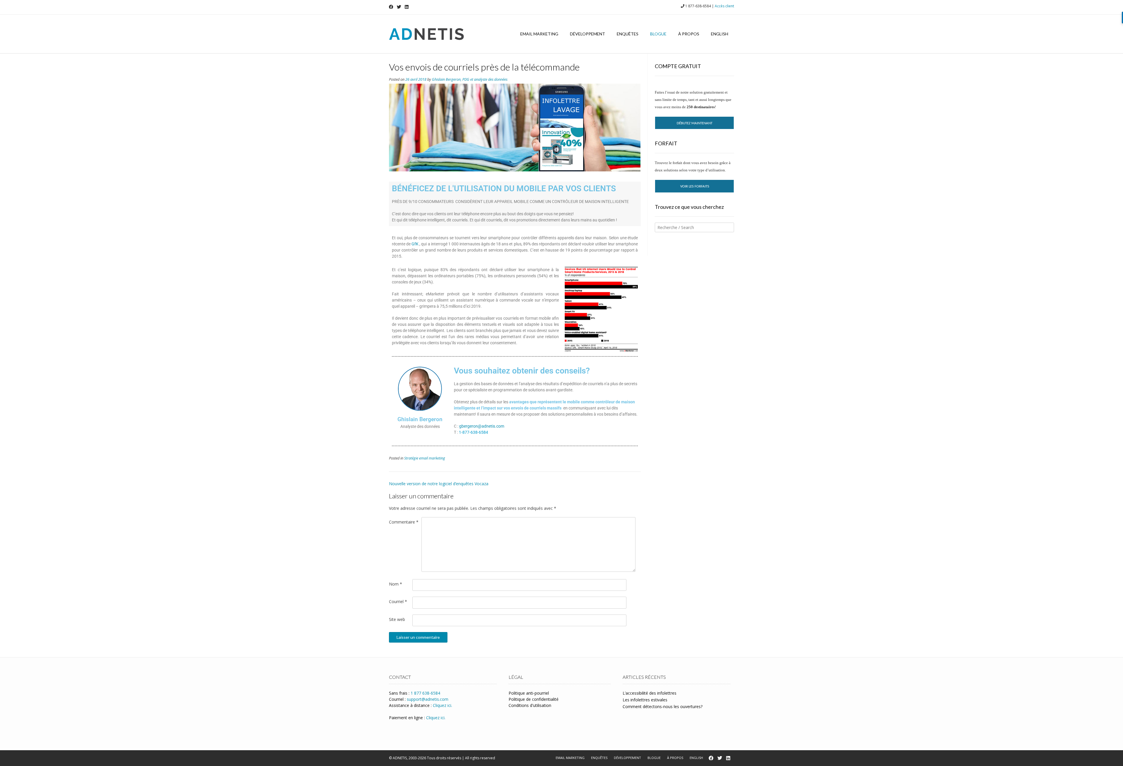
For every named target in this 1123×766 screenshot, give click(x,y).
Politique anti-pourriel (529, 693)
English (719, 33)
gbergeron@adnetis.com (481, 426)
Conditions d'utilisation (530, 705)
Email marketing (539, 33)
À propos (688, 33)
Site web (397, 619)
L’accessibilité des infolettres (649, 693)
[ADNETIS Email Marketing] (426, 34)
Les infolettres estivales (645, 700)
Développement (587, 33)
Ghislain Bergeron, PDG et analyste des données (469, 79)
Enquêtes (627, 33)
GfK (414, 244)
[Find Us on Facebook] (391, 7)
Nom (395, 584)
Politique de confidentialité (534, 699)
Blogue (658, 33)
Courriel (398, 601)
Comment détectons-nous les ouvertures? (662, 706)
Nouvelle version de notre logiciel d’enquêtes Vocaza (438, 483)
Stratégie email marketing (424, 458)
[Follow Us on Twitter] (399, 7)
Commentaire (403, 522)
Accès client (724, 6)
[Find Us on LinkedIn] (407, 7)
